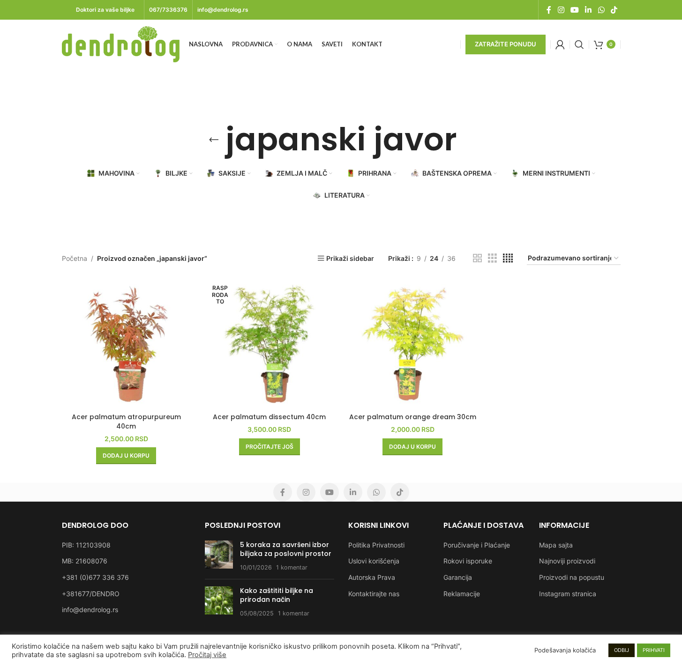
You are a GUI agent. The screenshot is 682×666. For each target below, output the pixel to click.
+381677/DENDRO (91, 594)
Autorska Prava (371, 577)
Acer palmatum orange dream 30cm (412, 417)
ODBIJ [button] (621, 650)
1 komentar (291, 567)
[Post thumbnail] (219, 556)
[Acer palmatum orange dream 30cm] (413, 343)
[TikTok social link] (613, 10)
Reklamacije (461, 594)
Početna (74, 258)
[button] (126, 455)
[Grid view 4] (508, 258)
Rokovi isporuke (467, 561)
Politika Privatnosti (376, 545)
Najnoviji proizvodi (567, 561)
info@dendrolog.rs (90, 610)
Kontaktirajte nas (373, 594)
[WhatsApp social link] (601, 10)
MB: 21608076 (84, 561)
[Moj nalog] (560, 44)
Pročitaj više (207, 655)
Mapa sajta (556, 545)
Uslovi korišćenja (373, 561)
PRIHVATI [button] (654, 650)
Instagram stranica (567, 594)
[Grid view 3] (492, 258)
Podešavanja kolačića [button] (565, 650)
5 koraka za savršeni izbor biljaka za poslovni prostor (285, 549)
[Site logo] (121, 43)
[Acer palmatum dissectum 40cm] (269, 343)
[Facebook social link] (549, 10)
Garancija (457, 577)
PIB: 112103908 (86, 545)
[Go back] (213, 139)
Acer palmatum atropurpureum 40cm (126, 421)
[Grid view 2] (477, 258)
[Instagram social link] (561, 10)
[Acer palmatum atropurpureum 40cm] (126, 343)
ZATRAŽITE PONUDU (505, 44)
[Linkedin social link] (588, 10)
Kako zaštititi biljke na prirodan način (276, 595)
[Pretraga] (579, 44)
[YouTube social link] (574, 10)
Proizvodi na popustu (571, 577)
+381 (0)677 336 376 (95, 577)
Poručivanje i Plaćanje (476, 545)
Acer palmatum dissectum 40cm (269, 417)
